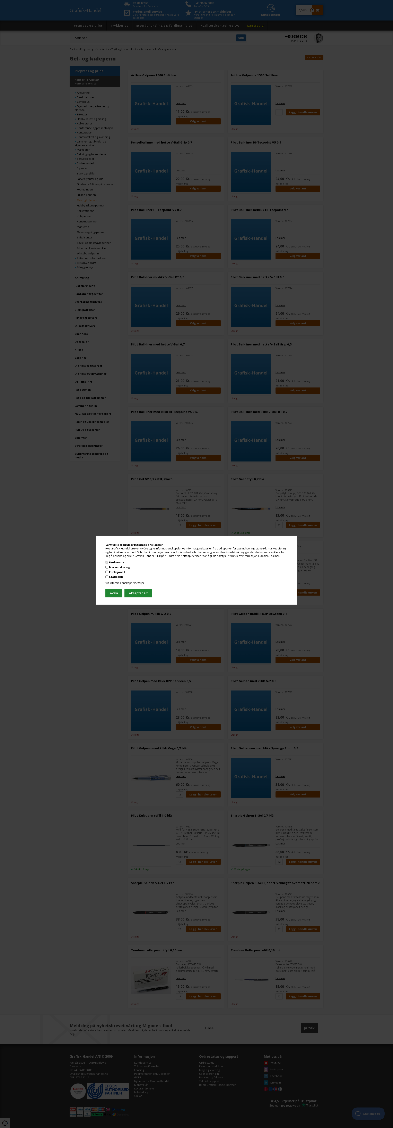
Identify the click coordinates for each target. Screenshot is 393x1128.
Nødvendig (116, 562)
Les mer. (275, 556)
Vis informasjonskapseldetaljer (124, 583)
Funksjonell (117, 572)
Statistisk (116, 577)
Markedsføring (119, 567)
